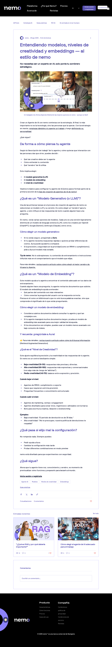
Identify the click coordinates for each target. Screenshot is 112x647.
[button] (108, 8)
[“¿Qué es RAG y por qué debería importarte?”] (33, 529)
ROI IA (53, 23)
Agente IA (24, 482)
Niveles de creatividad (48, 482)
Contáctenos (62, 607)
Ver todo (96, 513)
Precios (42, 614)
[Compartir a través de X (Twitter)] (26, 494)
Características (44, 607)
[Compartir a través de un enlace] (37, 494)
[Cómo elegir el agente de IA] (78, 529)
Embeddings (64, 482)
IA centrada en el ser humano (70, 23)
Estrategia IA (28, 23)
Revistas (61, 623)
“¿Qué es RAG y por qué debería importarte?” (30, 545)
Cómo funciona (44, 610)
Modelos (35, 482)
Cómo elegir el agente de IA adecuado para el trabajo (78, 545)
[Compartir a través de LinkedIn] (32, 494)
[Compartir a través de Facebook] (21, 494)
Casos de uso (44, 617)
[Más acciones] (90, 38)
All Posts (16, 23)
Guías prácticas (42, 23)
